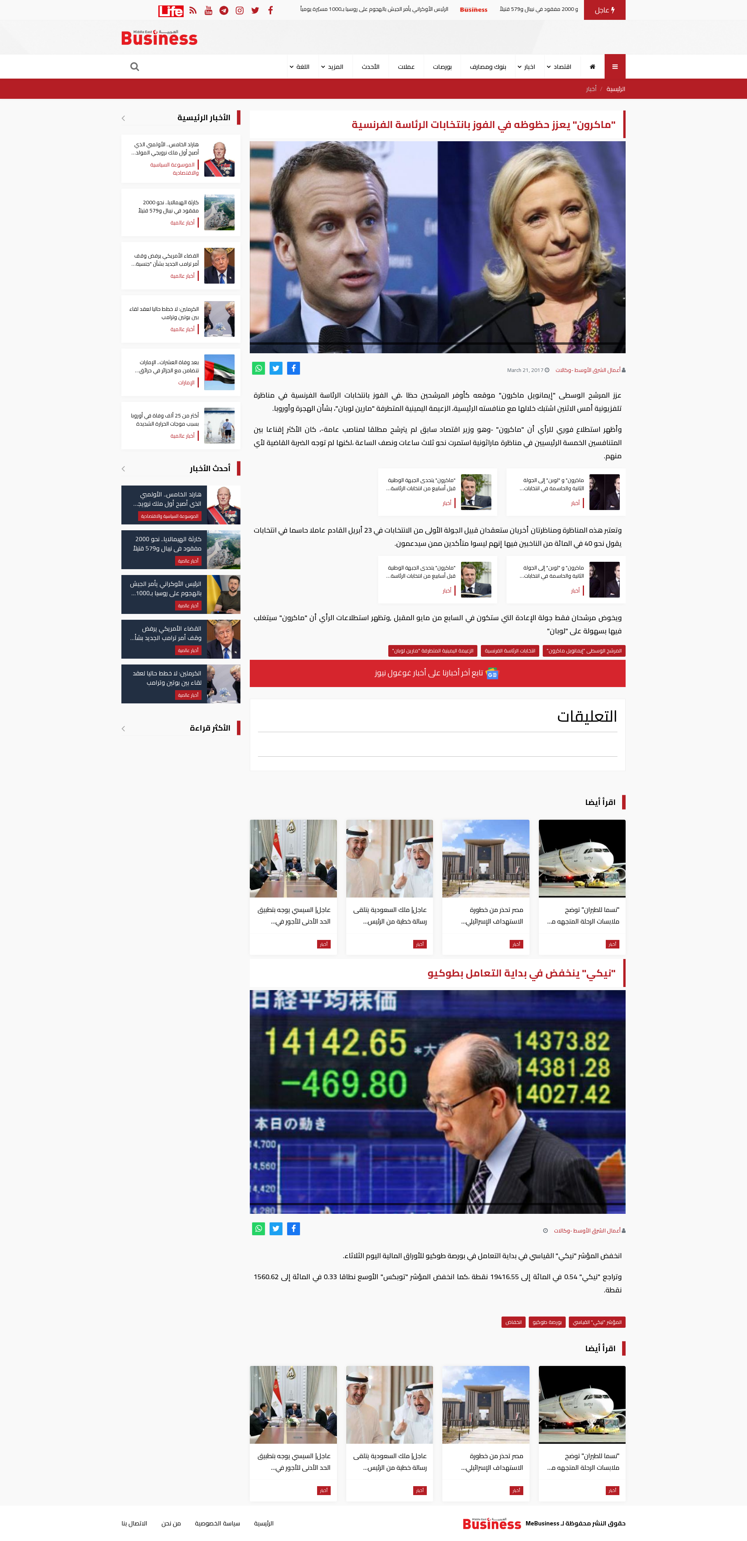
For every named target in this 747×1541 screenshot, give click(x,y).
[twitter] (276, 368)
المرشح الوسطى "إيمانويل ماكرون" (584, 650)
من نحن (171, 1523)
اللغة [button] (303, 66)
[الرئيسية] (593, 66)
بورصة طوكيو (547, 1322)
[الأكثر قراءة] (123, 728)
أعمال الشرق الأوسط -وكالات (588, 370)
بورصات (442, 66)
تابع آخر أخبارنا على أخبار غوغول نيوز (430, 672)
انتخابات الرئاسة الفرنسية (510, 650)
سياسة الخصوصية (217, 1523)
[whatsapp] (258, 368)
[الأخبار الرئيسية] (123, 117)
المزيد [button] (336, 66)
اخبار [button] (529, 66)
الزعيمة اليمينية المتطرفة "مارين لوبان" (432, 650)
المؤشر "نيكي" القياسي (597, 1322)
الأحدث (371, 66)
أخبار (591, 88)
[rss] (193, 10)
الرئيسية (616, 88)
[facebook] (293, 368)
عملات (406, 66)
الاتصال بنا (134, 1523)
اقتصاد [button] (563, 66)
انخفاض (513, 1322)
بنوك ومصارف (488, 66)
